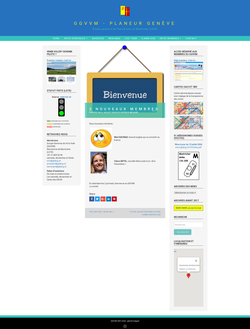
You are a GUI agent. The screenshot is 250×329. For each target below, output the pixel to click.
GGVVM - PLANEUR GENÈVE (125, 23)
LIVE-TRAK (131, 38)
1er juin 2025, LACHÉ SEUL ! (101, 212)
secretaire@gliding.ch (57, 166)
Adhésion (98, 38)
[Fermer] (196, 260)
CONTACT (191, 38)
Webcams (114, 38)
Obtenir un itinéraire (187, 269)
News (56, 38)
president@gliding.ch (56, 164)
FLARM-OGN (148, 38)
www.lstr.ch (65, 97)
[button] (188, 275)
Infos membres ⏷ (170, 38)
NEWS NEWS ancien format (188, 208)
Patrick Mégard (129, 112)
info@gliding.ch (54, 161)
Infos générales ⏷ (76, 38)
